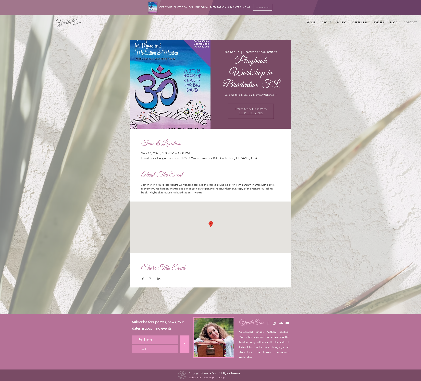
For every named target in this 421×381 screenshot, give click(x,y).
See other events (251, 113)
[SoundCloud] (281, 323)
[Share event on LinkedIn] (159, 278)
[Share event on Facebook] (142, 278)
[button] (341, 22)
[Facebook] (268, 323)
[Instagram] (274, 323)
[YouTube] (287, 323)
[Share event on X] (150, 278)
